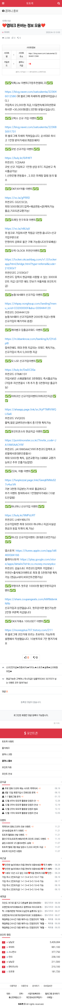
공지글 (3, 782)
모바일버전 (48, 986)
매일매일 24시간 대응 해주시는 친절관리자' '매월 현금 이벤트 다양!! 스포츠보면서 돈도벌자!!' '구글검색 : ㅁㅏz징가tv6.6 (24, 919)
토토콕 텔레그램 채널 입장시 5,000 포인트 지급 (22, 847)
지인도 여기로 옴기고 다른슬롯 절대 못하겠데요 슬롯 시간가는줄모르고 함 (23, 903)
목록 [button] (58, 723)
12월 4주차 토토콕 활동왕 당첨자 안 (20, 801)
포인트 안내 (7, 774)
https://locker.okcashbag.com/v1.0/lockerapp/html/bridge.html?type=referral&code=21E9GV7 (31, 264)
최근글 (3, 858)
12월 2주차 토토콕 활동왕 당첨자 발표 (21, 809)
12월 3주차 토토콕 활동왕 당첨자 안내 (21, 805)
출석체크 (6, 748)
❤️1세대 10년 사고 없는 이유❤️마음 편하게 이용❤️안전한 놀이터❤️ (28, 873)
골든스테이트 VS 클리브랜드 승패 (16, 843)
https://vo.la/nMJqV (17, 228)
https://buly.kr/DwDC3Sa (20, 369)
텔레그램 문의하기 (52, 994)
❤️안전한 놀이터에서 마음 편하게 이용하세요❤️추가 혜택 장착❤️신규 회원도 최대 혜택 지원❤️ (28, 865)
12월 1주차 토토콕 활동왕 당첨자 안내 (21, 813)
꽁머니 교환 (7, 754)
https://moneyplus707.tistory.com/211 (29, 630)
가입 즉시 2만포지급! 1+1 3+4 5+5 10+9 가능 (23, 881)
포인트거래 (6, 767)
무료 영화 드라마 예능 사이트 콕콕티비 (21, 788)
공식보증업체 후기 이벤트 (13, 830)
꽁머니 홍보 (7, 761)
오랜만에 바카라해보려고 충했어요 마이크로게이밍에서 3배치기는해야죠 (23, 907)
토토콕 (29, 3)
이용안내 (24, 986)
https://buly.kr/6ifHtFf (18, 158)
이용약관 (13, 986)
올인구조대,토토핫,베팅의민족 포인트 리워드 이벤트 (24, 839)
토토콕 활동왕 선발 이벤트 (13, 835)
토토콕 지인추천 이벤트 (12, 851)
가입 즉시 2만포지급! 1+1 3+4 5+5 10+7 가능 (23, 877)
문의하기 (35, 986)
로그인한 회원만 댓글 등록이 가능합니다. (31, 715)
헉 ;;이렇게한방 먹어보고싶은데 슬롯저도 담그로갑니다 (23, 911)
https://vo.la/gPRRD (17, 197)
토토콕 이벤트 (8, 741)
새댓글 (3, 896)
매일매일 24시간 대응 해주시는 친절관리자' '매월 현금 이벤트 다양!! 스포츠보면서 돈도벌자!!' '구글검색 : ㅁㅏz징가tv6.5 (24, 927)
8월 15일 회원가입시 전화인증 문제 (19, 792)
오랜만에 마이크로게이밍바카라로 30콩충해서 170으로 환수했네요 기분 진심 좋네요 (23, 915)
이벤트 (3, 820)
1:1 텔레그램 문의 (12, 796)
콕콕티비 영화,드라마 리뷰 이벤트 (16, 826)
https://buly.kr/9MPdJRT (20, 515)
